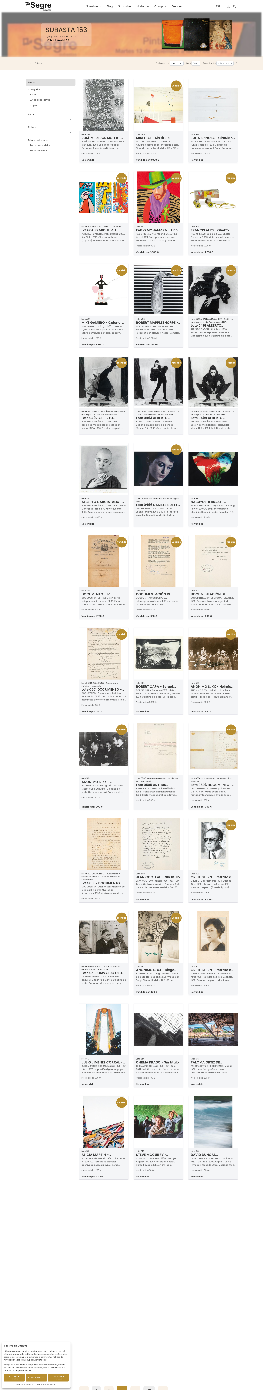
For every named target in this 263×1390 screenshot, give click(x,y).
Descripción (209, 63)
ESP (218, 6)
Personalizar (36, 1377)
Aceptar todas (14, 1377)
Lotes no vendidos (40, 145)
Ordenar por (162, 63)
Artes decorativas (40, 99)
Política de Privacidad (46, 1385)
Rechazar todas (58, 1377)
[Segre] (38, 6)
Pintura (34, 94)
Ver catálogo (173, 46)
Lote (188, 63)
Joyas (33, 105)
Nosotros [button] (92, 6)
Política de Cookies (24, 1385)
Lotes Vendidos (38, 150)
